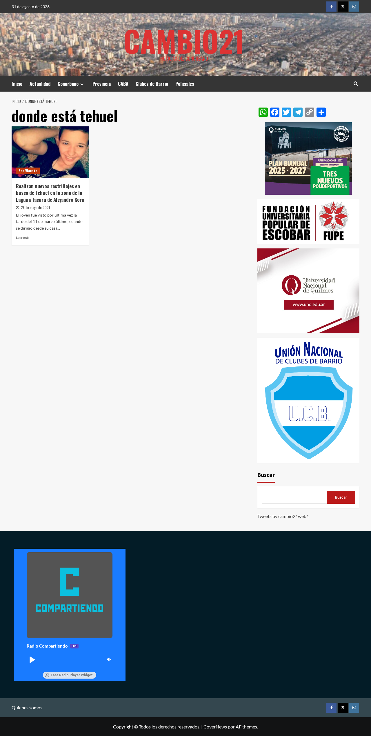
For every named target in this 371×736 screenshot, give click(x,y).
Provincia (101, 83)
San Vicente (28, 170)
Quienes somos (27, 707)
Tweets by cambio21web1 (283, 516)
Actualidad (40, 83)
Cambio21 (184, 40)
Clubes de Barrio (152, 83)
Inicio (17, 83)
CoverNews (215, 726)
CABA (123, 83)
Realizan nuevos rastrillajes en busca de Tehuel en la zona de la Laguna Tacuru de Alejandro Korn (50, 192)
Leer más (22, 237)
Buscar (266, 475)
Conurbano (68, 83)
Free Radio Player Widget (72, 675)
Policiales (184, 83)
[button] (32, 659)
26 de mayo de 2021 (35, 207)
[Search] (355, 84)
